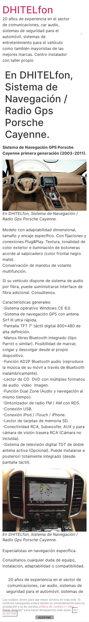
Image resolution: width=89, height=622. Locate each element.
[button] (81, 33)
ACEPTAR (44, 617)
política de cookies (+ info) (56, 606)
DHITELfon (27, 10)
